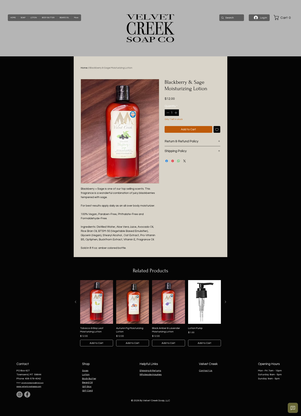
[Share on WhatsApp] (178, 161)
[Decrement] (167, 112)
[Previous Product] (75, 302)
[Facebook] (27, 394)
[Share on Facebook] (167, 161)
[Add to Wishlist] (217, 129)
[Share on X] (184, 161)
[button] (283, 17)
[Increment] (176, 112)
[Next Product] (225, 302)
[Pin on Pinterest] (172, 161)
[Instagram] (19, 394)
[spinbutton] (172, 112)
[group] (150, 313)
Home (84, 68)
